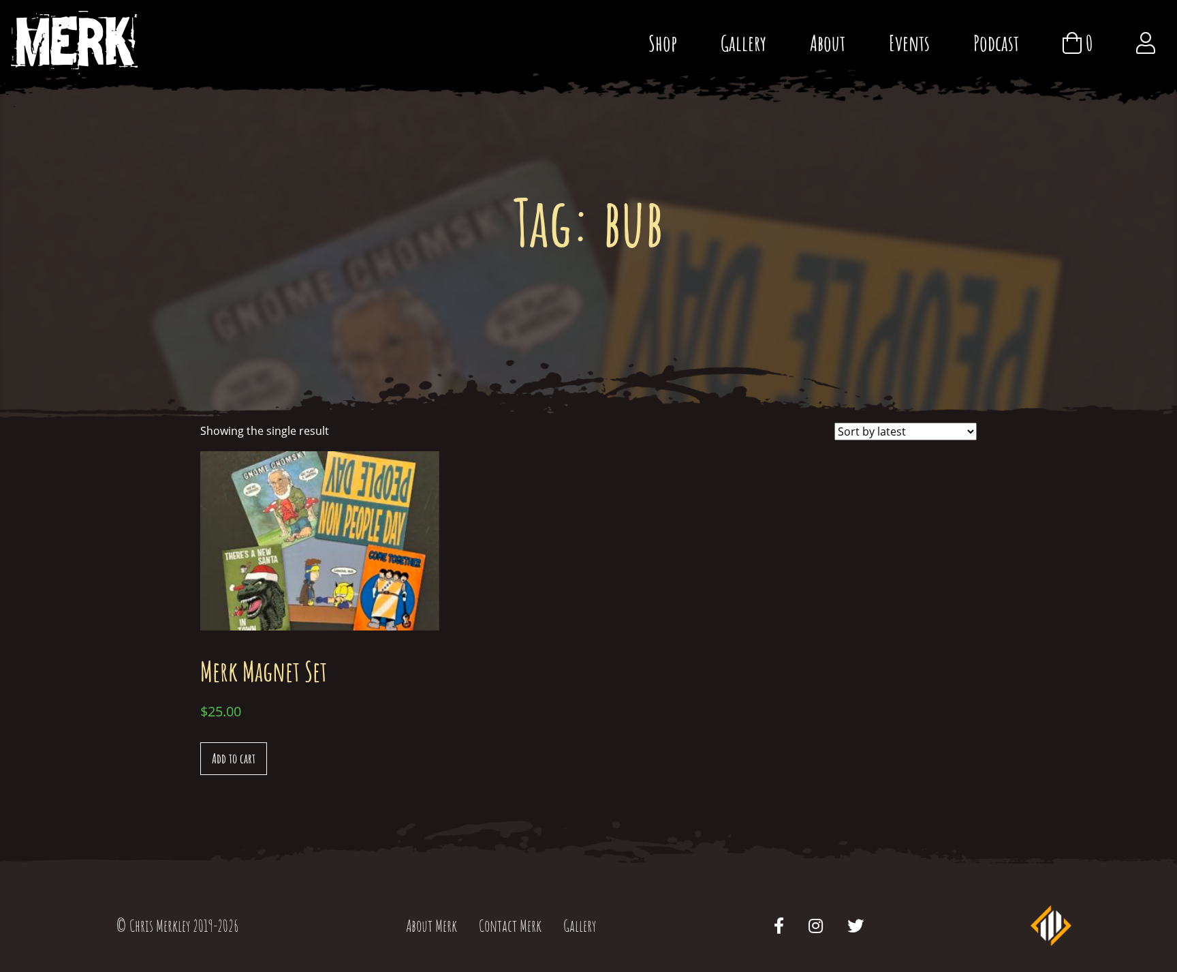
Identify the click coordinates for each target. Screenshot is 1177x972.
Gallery (743, 43)
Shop (662, 43)
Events (909, 43)
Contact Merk (510, 925)
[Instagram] (816, 925)
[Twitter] (855, 925)
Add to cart (233, 758)
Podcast (996, 43)
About (827, 43)
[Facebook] (779, 925)
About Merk (431, 925)
